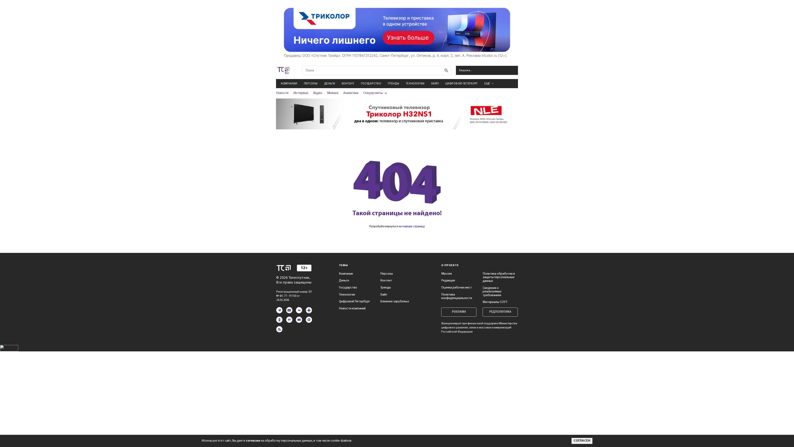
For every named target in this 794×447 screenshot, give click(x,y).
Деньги (329, 83)
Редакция (448, 280)
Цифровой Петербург (461, 83)
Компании (289, 83)
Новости (282, 93)
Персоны (311, 83)
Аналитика (351, 93)
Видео (317, 93)
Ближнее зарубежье (394, 301)
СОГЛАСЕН (582, 440)
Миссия (446, 273)
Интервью (300, 93)
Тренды (393, 83)
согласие (253, 440)
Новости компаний (352, 308)
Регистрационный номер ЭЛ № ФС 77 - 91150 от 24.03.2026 (294, 296)
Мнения (332, 93)
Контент (348, 83)
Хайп (435, 83)
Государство (371, 83)
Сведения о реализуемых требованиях (492, 291)
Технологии (415, 83)
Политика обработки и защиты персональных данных (499, 277)
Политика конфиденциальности (456, 296)
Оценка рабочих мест (456, 287)
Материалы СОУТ (495, 302)
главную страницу (413, 226)
